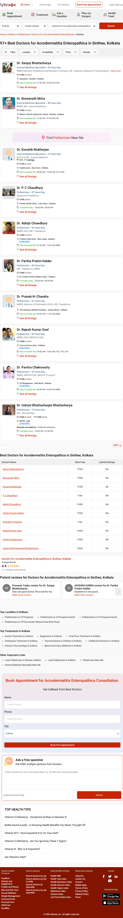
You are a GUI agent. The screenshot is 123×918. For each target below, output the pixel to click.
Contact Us (80, 879)
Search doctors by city (36, 876)
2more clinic (24, 241)
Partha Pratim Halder (13, 513)
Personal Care (7, 902)
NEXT (116, 445)
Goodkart (5, 878)
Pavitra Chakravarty (13, 539)
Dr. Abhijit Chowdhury (32, 223)
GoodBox (5, 908)
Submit (99, 795)
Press (78, 897)
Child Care (6, 905)
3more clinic (24, 348)
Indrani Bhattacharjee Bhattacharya (21, 548)
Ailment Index (57, 894)
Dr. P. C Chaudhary (30, 188)
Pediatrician (24, 34)
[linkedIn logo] (116, 877)
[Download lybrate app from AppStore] (111, 905)
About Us (79, 876)
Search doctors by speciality (34, 885)
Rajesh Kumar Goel (12, 530)
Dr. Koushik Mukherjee (33, 149)
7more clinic (24, 386)
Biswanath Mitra (11, 478)
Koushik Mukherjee (12, 486)
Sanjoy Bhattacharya (13, 469)
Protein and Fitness (10, 887)
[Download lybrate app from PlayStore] (111, 898)
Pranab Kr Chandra (12, 522)
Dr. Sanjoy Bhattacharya (34, 63)
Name (7, 697)
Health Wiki (56, 876)
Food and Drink (8, 899)
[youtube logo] (110, 882)
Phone (8, 711)
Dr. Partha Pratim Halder (34, 261)
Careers (79, 882)
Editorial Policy (82, 894)
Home (3, 34)
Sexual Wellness (8, 893)
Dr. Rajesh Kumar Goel (33, 329)
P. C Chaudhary (10, 495)
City (6, 726)
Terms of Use (81, 888)
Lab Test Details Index (61, 897)
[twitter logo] (110, 877)
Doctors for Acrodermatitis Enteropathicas (53, 34)
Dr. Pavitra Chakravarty (33, 367)
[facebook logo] (104, 877)
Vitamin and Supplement (6, 882)
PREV (6, 445)
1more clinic (24, 423)
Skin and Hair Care (9, 890)
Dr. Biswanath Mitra (31, 98)
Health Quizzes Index (60, 885)
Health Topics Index (60, 888)
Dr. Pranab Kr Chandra (33, 296)
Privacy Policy (81, 891)
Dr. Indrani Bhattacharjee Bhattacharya (44, 405)
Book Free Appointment (89, 4)
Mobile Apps (81, 885)
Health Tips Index (59, 879)
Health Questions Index (61, 882)
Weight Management (10, 896)
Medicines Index (58, 891)
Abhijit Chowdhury (12, 504)
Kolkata (12, 34)
